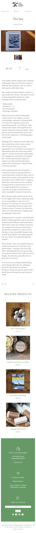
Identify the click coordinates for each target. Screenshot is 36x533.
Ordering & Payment (7, 525)
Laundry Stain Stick (18, 429)
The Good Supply (19, 529)
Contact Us (28, 527)
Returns (21, 527)
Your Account (13, 527)
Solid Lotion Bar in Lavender (18, 362)
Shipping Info (19, 525)
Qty (20, 67)
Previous (4, 284)
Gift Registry (28, 525)
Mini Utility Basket (18, 328)
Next (33, 284)
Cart (17, 11)
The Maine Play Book (18, 395)
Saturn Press (18, 24)
